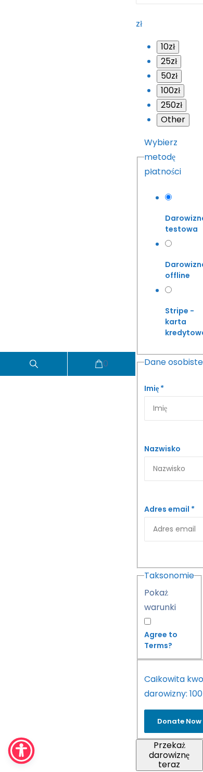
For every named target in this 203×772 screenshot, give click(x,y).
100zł (170, 90)
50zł (169, 76)
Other (173, 119)
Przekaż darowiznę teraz (169, 754)
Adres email (169, 509)
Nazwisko (162, 449)
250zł (171, 105)
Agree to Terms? (160, 640)
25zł (169, 61)
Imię (154, 388)
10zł (168, 47)
